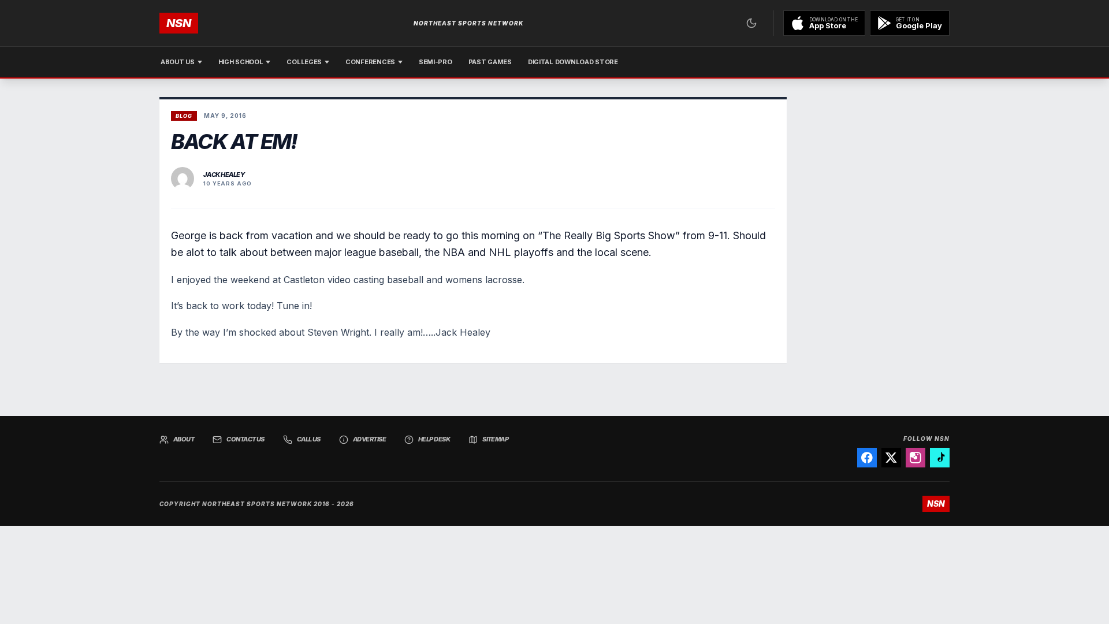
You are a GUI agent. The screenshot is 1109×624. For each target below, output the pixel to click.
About (183, 439)
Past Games (490, 62)
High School (240, 62)
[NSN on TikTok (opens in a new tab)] (940, 457)
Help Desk (434, 439)
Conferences (370, 62)
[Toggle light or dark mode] (751, 23)
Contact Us (245, 439)
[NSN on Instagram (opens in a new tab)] (915, 457)
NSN (178, 23)
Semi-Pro (435, 62)
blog (184, 116)
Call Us (309, 439)
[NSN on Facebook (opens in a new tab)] (867, 457)
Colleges (304, 62)
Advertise (369, 439)
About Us (178, 62)
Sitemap (495, 439)
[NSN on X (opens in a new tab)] (891, 457)
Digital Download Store (573, 62)
